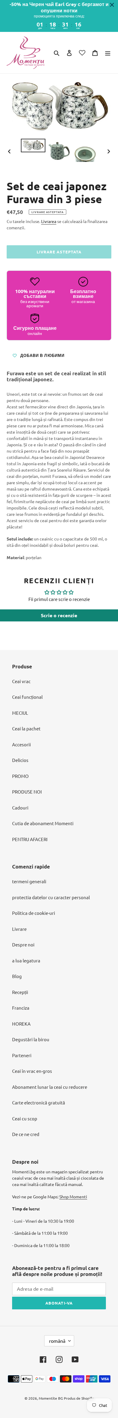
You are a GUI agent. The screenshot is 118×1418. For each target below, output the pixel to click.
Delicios (20, 760)
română (57, 1341)
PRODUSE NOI (27, 791)
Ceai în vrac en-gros (32, 1071)
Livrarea (48, 221)
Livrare (19, 929)
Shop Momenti (73, 1196)
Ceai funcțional (27, 697)
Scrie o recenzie (59, 615)
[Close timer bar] (112, 4)
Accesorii (21, 744)
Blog (17, 976)
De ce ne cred (25, 1134)
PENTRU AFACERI (30, 839)
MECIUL (20, 713)
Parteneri (21, 1055)
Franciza (20, 1008)
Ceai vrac (21, 681)
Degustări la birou (30, 1039)
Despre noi (23, 944)
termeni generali (29, 881)
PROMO (20, 776)
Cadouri (20, 807)
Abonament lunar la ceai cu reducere (49, 1087)
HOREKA (21, 1023)
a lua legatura (26, 960)
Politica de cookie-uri (33, 913)
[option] (33, 145)
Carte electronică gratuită (38, 1102)
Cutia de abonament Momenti (43, 823)
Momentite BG (51, 1398)
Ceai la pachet (26, 728)
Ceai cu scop (24, 1118)
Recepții (20, 992)
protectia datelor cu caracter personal (51, 897)
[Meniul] (107, 52)
